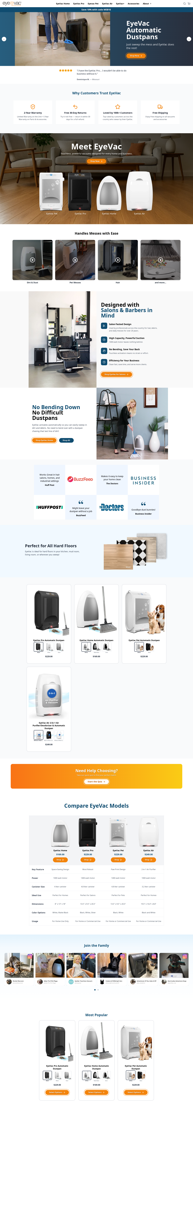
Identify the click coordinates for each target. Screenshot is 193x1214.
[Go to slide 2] (98, 989)
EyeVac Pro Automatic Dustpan (48, 640)
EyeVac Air (107, 3)
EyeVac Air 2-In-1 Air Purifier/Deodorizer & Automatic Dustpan (49, 725)
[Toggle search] (184, 3)
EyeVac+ (120, 3)
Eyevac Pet (93, 3)
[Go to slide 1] (94, 989)
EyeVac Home (63, 3)
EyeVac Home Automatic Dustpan (96, 640)
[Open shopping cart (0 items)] (189, 3)
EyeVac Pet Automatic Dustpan (144, 640)
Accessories (133, 3)
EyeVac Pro (78, 3)
